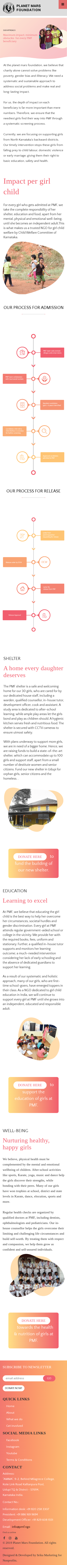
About (10, 1412)
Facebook (12, 1440)
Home (10, 1406)
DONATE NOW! (13, 1388)
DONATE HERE (30, 857)
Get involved (14, 1425)
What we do (14, 1419)
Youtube (11, 1453)
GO (49, 1378)
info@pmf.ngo (20, 1526)
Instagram (12, 1446)
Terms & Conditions (19, 1459)
